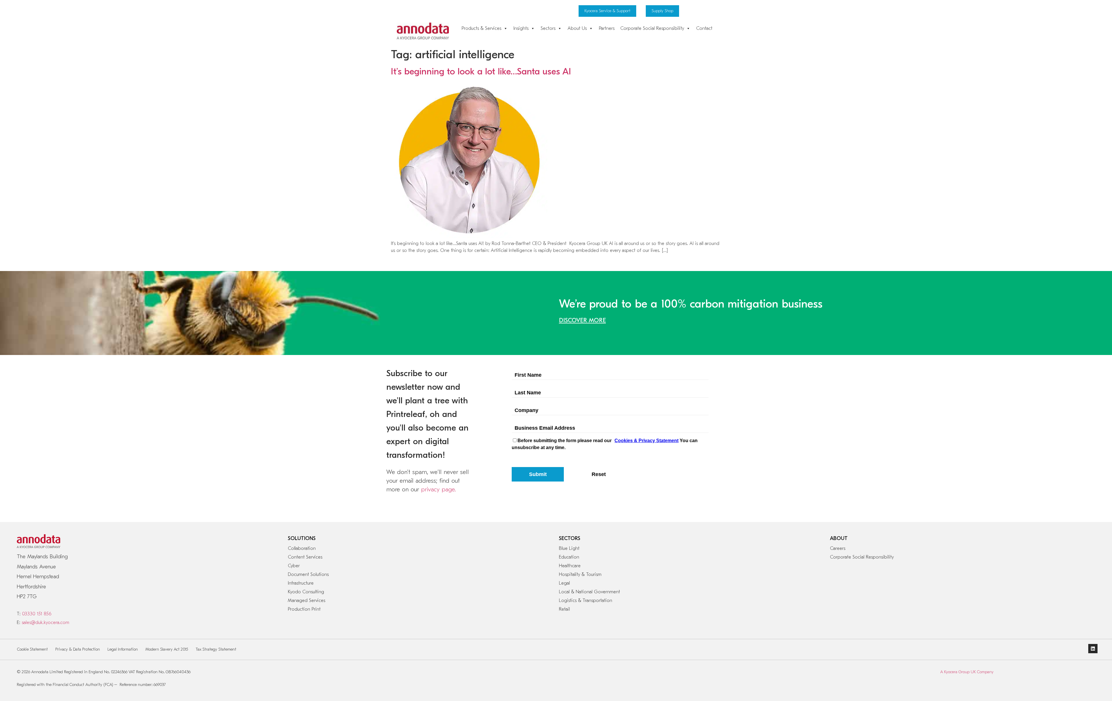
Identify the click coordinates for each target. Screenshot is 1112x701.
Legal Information (122, 649)
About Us (577, 28)
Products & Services (481, 28)
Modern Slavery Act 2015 (166, 649)
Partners (606, 28)
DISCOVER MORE (582, 320)
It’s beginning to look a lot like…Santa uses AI (481, 71)
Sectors (548, 28)
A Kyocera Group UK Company (967, 671)
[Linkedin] (1093, 648)
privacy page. (438, 489)
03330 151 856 (36, 613)
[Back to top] (1080, 675)
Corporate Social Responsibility (652, 28)
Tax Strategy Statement (216, 649)
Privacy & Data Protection (77, 649)
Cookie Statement (32, 649)
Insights (520, 28)
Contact (704, 28)
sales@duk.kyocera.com (45, 622)
